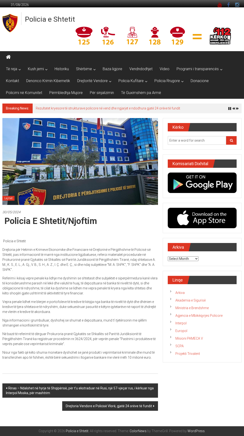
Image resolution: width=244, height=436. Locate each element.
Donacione (200, 81)
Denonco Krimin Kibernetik (48, 81)
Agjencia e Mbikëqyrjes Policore (199, 315)
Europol (181, 331)
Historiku (62, 69)
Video (164, 69)
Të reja (11, 69)
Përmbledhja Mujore (66, 92)
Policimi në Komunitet (24, 92)
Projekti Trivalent (187, 354)
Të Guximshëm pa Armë (141, 92)
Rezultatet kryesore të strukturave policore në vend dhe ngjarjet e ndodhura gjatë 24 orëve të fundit (108, 108)
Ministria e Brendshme (192, 308)
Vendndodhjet (140, 69)
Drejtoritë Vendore (92, 81)
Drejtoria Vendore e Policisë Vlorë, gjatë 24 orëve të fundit (109, 406)
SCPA (179, 346)
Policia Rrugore (167, 81)
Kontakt (12, 81)
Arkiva (180, 293)
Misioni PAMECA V (189, 338)
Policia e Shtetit (50, 19)
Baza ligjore (112, 69)
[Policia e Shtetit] (8, 57)
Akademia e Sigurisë (190, 300)
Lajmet (8, 198)
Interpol (181, 323)
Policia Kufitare (131, 81)
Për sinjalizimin (102, 92)
